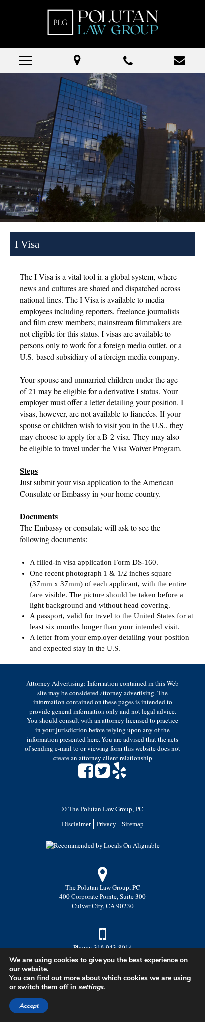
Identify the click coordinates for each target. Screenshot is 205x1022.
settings (90, 987)
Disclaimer (76, 824)
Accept (28, 1006)
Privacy (106, 824)
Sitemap (133, 824)
